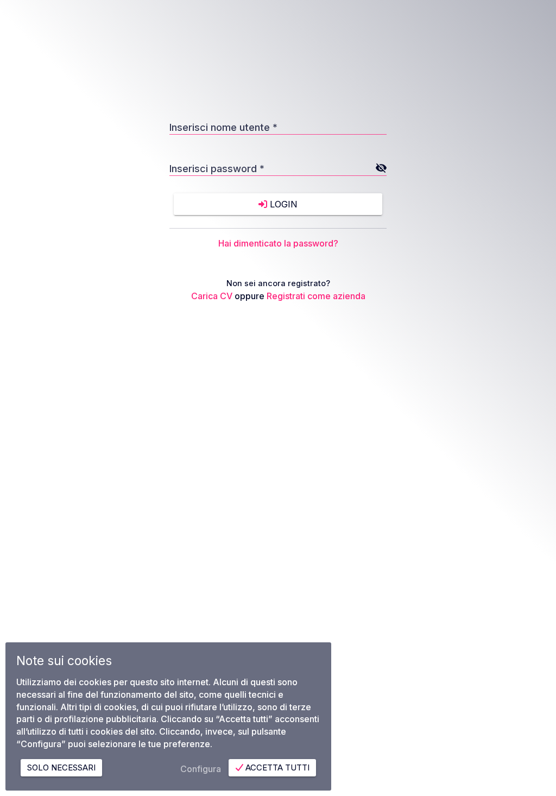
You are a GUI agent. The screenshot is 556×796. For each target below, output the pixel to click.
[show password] (381, 168)
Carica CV (211, 295)
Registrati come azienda (316, 295)
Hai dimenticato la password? (278, 243)
